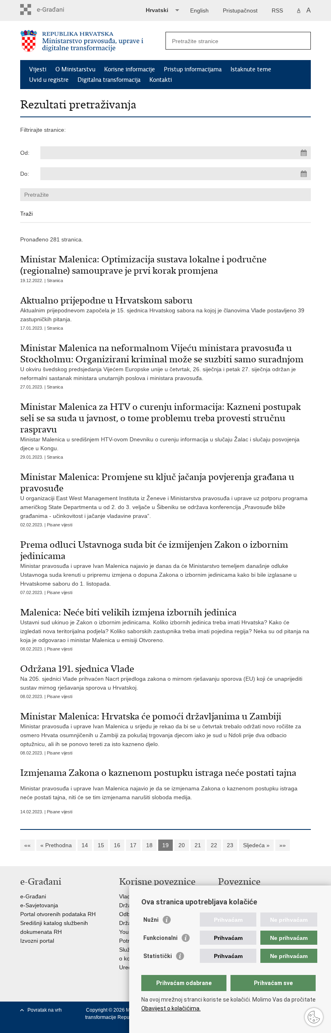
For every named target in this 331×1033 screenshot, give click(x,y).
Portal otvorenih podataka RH (58, 914)
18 (149, 845)
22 (214, 845)
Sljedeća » (256, 845)
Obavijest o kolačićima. (171, 1008)
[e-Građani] (54, 9)
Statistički (157, 956)
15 (101, 845)
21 (198, 845)
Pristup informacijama (193, 69)
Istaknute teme (250, 69)
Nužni (151, 920)
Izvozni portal (37, 940)
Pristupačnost (240, 10)
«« (27, 845)
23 (230, 845)
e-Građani (33, 896)
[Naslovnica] (93, 41)
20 (181, 845)
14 (85, 845)
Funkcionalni (160, 938)
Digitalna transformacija (109, 79)
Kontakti (160, 79)
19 (165, 845)
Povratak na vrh (44, 1010)
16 (117, 845)
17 (133, 845)
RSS (277, 10)
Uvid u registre (49, 79)
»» (282, 845)
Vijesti (37, 69)
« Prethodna (56, 845)
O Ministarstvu (75, 69)
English (199, 10)
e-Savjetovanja (39, 905)
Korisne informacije (129, 69)
